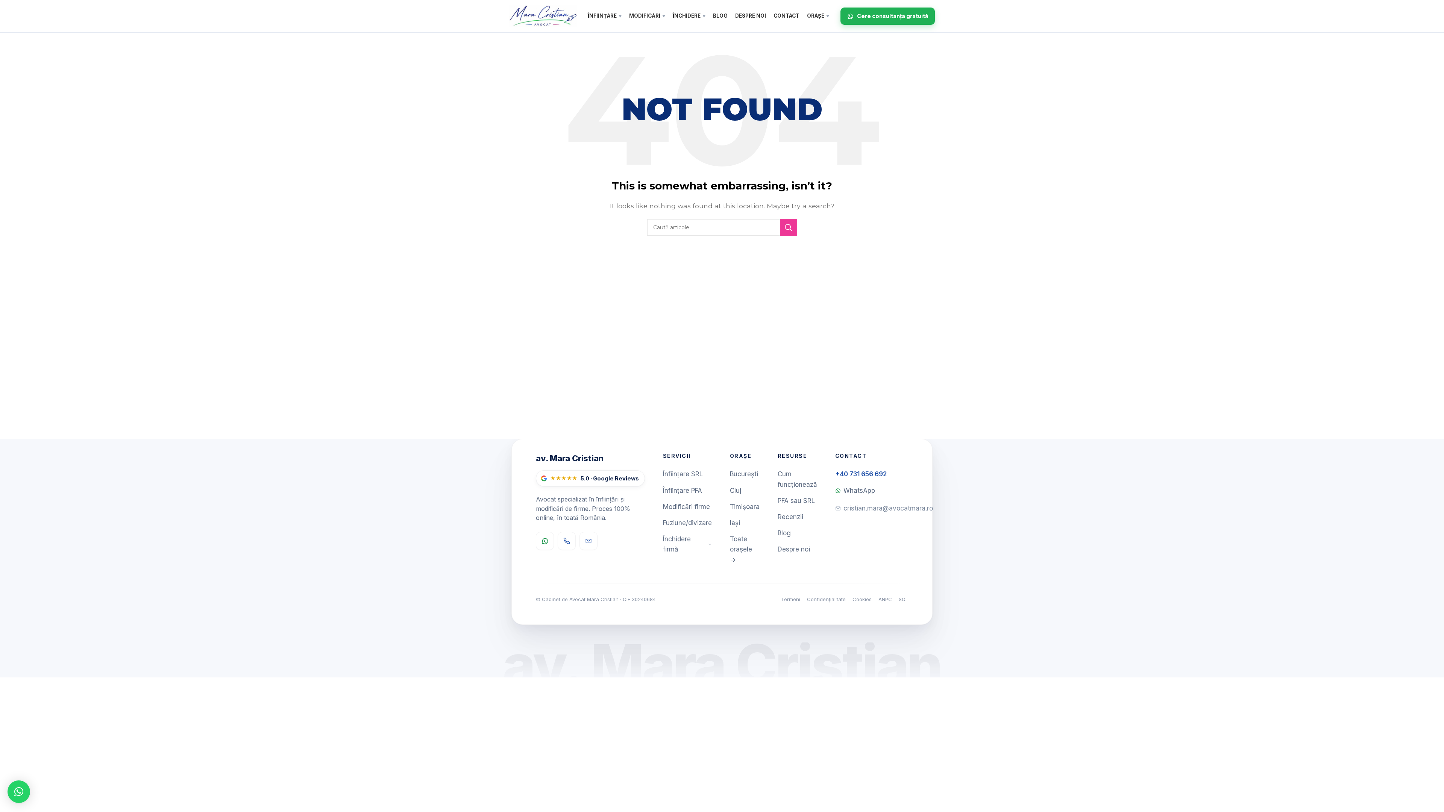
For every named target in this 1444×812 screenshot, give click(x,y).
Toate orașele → (741, 549)
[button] (19, 791)
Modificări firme (686, 507)
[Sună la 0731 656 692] (567, 541)
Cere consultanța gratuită (892, 16)
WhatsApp (859, 490)
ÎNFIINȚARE (605, 16)
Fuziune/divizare (687, 523)
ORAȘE (818, 16)
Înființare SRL (683, 474)
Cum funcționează (797, 479)
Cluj (735, 490)
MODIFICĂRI (647, 16)
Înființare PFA (682, 490)
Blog (784, 533)
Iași (735, 523)
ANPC (885, 599)
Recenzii (790, 517)
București (744, 474)
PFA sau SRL (796, 500)
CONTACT (786, 16)
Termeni (790, 599)
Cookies (862, 599)
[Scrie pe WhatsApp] (545, 541)
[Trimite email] (588, 541)
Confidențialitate (826, 599)
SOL (903, 599)
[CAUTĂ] (788, 227)
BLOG (720, 16)
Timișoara (745, 507)
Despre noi (794, 549)
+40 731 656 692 (861, 474)
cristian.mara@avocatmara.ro (888, 508)
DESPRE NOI (750, 16)
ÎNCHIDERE (689, 16)
